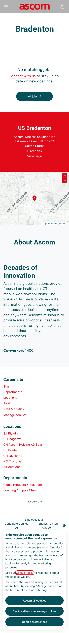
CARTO (64, 223)
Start (7, 386)
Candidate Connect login (17, 525)
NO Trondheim (13, 461)
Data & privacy (13, 409)
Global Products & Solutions (23, 484)
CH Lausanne (12, 455)
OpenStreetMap (51, 223)
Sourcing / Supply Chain (20, 490)
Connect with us (22, 76)
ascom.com (34, 501)
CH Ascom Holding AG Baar (22, 444)
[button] (62, 6)
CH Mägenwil (12, 439)
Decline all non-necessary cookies (34, 611)
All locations (11, 467)
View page (34, 156)
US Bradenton (13, 450)
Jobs (6, 403)
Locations (10, 397)
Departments (12, 392)
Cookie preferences (34, 622)
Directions (34, 151)
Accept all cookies (34, 600)
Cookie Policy (24, 572)
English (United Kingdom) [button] (46, 525)
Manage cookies (14, 415)
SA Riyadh (10, 433)
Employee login (34, 519)
